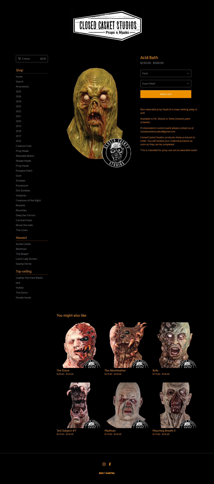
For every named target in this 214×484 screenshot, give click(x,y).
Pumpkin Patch (24, 170)
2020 (18, 121)
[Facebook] (110, 464)
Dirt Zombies (23, 190)
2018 (18, 131)
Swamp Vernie (23, 263)
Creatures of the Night (28, 200)
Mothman (21, 249)
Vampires (21, 195)
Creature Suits (24, 146)
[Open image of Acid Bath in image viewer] (96, 113)
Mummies (21, 210)
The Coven (22, 230)
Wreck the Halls (24, 225)
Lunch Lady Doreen (26, 258)
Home (19, 76)
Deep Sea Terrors (25, 215)
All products (22, 86)
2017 (18, 136)
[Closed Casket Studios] (107, 25)
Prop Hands (22, 165)
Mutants (20, 205)
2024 (18, 101)
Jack (18, 282)
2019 (18, 126)
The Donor (22, 292)
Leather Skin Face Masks (29, 277)
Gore (18, 175)
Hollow (19, 287)
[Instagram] (104, 464)
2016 (18, 141)
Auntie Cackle (23, 244)
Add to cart (166, 94)
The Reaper (22, 253)
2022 (18, 111)
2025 (18, 91)
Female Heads (23, 160)
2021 (18, 116)
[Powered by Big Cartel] (107, 473)
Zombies (20, 180)
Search (19, 81)
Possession (22, 185)
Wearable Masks (25, 155)
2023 (18, 106)
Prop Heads (22, 150)
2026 (18, 96)
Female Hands (23, 297)
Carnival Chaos (24, 220)
